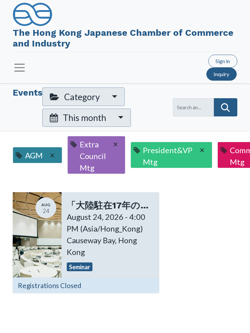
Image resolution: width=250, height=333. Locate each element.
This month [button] (84, 118)
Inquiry (221, 74)
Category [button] (82, 97)
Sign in (222, 61)
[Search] (225, 107)
